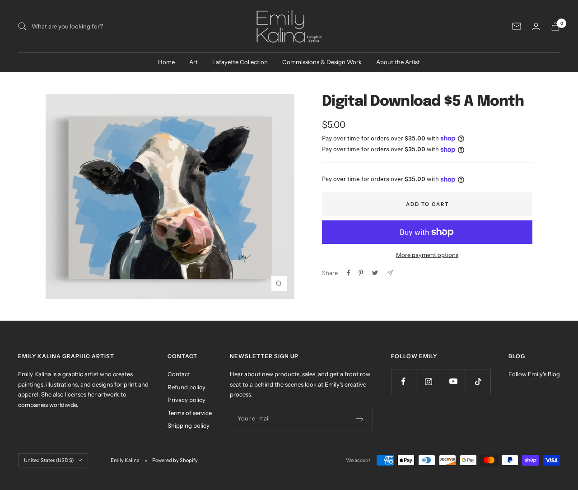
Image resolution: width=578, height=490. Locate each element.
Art (193, 61)
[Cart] (555, 26)
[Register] (360, 418)
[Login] (536, 26)
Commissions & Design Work (322, 61)
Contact (179, 374)
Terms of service (190, 412)
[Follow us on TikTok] (478, 381)
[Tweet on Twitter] (375, 273)
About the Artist (398, 61)
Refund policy (186, 387)
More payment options (427, 254)
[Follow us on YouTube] (453, 381)
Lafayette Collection (240, 61)
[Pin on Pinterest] (361, 273)
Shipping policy (189, 425)
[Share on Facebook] (348, 273)
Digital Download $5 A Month (423, 101)
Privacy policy (186, 399)
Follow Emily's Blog (534, 374)
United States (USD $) (49, 460)
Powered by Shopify (175, 460)
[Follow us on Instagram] (428, 381)
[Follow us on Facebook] (403, 381)
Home (166, 61)
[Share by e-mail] (390, 273)
